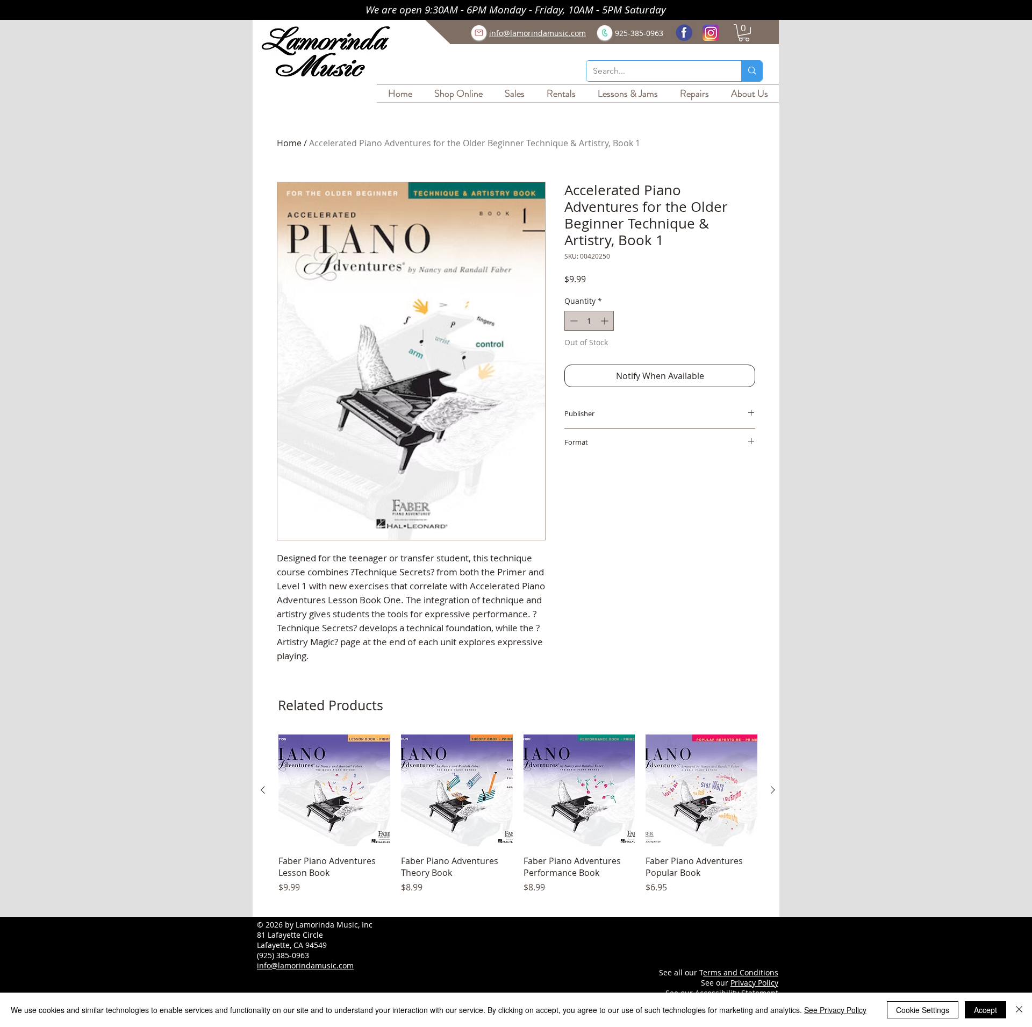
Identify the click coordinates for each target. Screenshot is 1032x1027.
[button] (744, 32)
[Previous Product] (262, 789)
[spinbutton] (589, 320)
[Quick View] (334, 790)
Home (289, 143)
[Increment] (605, 320)
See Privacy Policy (835, 1009)
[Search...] (751, 71)
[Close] (1019, 1009)
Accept (985, 1009)
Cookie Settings (922, 1009)
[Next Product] (772, 789)
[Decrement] (572, 320)
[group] (517, 820)
